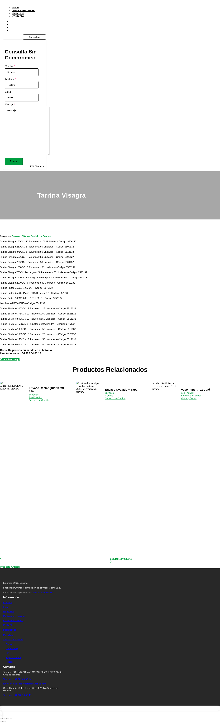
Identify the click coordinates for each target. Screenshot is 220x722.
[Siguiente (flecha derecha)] (4, 721)
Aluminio (10, 644)
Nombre (10, 66)
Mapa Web (8, 611)
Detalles (12, 393)
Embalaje (18, 13)
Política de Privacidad (14, 616)
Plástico (26, 236)
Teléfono (10, 79)
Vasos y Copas (188, 398)
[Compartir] (7, 718)
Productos (8, 624)
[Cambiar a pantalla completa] (4, 718)
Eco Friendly (35, 397)
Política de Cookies (13, 620)
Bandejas (33, 394)
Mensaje (10, 104)
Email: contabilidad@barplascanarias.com (24, 683)
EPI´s (8, 653)
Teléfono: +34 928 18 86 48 (17, 695)
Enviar (14, 161)
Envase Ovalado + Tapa (121, 389)
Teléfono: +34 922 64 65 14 (17, 679)
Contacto (18, 16)
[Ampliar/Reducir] (1, 718)
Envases (16, 236)
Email (8, 91)
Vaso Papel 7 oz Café (195, 389)
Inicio (15, 7)
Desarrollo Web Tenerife (41, 592)
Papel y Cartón (13, 657)
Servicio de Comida (23, 10)
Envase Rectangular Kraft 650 (46, 389)
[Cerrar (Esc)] (11, 718)
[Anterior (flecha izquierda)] (1, 721)
